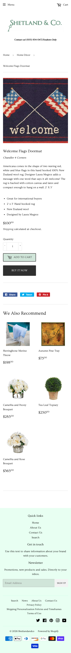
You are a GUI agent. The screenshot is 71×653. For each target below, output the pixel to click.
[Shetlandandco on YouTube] (64, 621)
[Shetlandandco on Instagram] (58, 621)
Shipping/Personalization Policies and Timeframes (34, 609)
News (25, 600)
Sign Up (61, 583)
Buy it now (19, 270)
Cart (65, 4)
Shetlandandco (26, 631)
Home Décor (23, 55)
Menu (11, 4)
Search (35, 537)
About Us (35, 527)
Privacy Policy (34, 605)
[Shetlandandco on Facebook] (45, 621)
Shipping (8, 229)
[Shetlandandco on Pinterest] (51, 621)
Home (6, 55)
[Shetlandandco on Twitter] (38, 621)
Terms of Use (34, 613)
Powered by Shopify (48, 631)
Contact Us (35, 532)
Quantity (8, 239)
